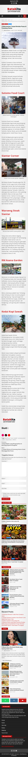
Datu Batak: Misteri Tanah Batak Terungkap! (14, 552)
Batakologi (5, 558)
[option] (14, 573)
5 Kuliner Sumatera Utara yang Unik (14, 512)
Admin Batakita (7, 30)
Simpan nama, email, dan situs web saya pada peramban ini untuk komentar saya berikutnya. (14, 495)
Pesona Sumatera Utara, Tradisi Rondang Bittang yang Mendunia (5, 588)
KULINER (15, 438)
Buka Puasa (7, 438)
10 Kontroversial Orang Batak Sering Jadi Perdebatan (5, 580)
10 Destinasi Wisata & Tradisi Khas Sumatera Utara (5, 596)
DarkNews (22, 754)
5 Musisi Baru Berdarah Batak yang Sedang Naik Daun (14, 638)
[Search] (21, 16)
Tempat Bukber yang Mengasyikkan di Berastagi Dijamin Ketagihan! (12, 443)
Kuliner (6, 24)
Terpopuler (9, 537)
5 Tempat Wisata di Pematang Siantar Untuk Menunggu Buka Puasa (13, 449)
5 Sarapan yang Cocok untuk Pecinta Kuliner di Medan (5, 682)
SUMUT (3, 439)
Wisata (17, 558)
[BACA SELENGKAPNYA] (8, 746)
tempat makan (9, 439)
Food (3, 24)
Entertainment (14, 644)
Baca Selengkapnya (7, 660)
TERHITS (14, 439)
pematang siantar (21, 438)
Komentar (4, 461)
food (12, 438)
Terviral (19, 644)
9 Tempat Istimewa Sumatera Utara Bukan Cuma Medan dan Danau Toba (5, 605)
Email (3, 483)
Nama (3, 478)
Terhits (10, 24)
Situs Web (4, 488)
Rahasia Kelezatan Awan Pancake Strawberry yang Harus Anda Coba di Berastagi (5, 674)
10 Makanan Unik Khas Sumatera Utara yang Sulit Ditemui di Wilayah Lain (5, 666)
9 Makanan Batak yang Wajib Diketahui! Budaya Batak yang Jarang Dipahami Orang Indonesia (14, 531)
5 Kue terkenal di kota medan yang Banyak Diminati (5, 690)
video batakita (24, 16)
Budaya (9, 558)
